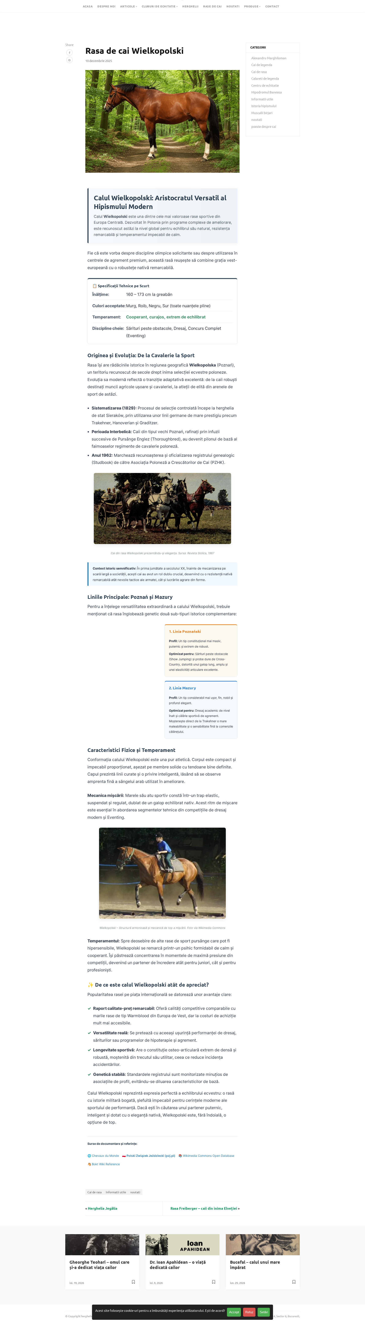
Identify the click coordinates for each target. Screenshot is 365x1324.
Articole (127, 6)
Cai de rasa (94, 1192)
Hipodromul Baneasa (266, 92)
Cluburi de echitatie (159, 6)
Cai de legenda (261, 65)
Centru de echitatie (265, 85)
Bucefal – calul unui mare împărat (255, 1264)
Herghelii (190, 6)
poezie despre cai (263, 126)
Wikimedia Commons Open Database (208, 1155)
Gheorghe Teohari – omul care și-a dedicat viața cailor (99, 1264)
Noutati (233, 6)
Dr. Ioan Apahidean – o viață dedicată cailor (178, 1264)
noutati (135, 1192)
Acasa (88, 6)
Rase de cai (212, 6)
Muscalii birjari (261, 113)
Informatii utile (116, 1192)
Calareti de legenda (265, 78)
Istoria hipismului (263, 106)
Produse (251, 6)
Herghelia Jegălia (102, 1208)
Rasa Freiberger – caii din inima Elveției (203, 1208)
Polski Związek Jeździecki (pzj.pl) (151, 1155)
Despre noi (106, 6)
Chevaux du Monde (105, 1155)
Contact (272, 6)
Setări (264, 1312)
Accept (234, 1312)
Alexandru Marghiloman (268, 58)
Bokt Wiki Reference (106, 1164)
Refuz (249, 1312)
